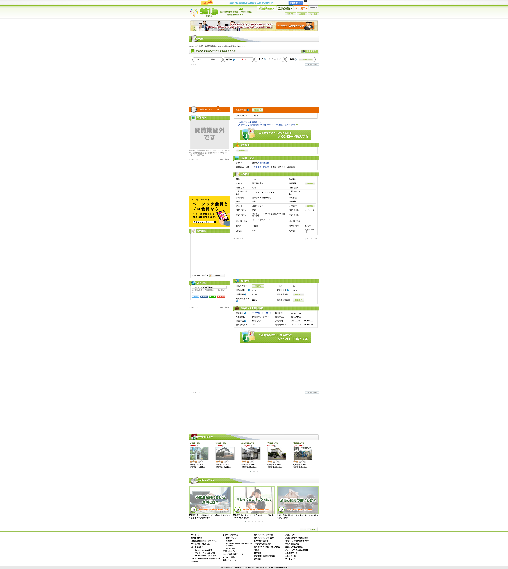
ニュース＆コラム (210, 541)
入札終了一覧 (290, 556)
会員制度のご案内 (261, 541)
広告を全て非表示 (312, 64)
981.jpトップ (221, 12)
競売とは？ (229, 541)
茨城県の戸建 (221, 443)
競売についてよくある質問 (203, 550)
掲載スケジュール (229, 560)
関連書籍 (257, 553)
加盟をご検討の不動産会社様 (296, 538)
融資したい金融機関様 (294, 547)
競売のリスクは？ (232, 538)
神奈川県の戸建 (247, 443)
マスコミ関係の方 (292, 544)
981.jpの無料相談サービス (233, 554)
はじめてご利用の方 (230, 535)
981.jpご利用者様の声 (262, 544)
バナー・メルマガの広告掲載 (296, 550)
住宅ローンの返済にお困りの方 (297, 541)
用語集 (256, 550)
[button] (250, 471)
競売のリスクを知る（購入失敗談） (268, 547)
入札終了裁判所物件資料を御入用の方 (206, 558)
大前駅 (266, 167)
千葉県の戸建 (272, 443)
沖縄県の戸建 (298, 443)
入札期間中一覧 (291, 553)
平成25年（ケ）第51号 (261, 313)
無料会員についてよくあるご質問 (205, 555)
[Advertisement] (254, 83)
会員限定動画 (196, 541)
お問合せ (194, 562)
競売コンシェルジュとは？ (264, 538)
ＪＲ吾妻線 (256, 167)
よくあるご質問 (197, 547)
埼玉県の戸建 (195, 443)
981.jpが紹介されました (200, 544)
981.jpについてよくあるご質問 (205, 553)
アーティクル (290, 559)
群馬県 (201, 46)
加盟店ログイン (291, 535)
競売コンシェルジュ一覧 (263, 535)
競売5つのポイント (230, 551)
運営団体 (257, 559)
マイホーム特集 (229, 557)
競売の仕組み (230, 548)
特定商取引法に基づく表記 (264, 556)
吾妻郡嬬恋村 (263, 163)
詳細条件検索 (196, 538)
